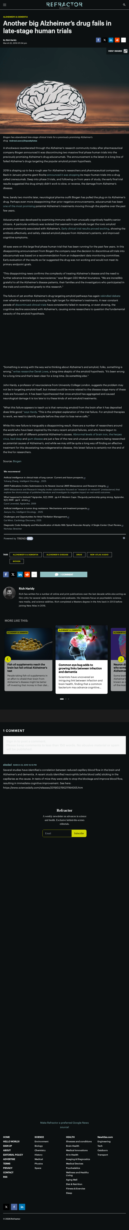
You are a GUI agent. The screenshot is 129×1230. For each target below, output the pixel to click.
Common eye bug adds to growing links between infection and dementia (63, 668)
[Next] (121, 659)
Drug (79, 555)
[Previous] (8, 659)
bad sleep (16, 438)
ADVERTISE (9, 1159)
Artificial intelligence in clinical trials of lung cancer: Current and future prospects (43, 477)
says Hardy (30, 411)
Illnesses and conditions (79, 1141)
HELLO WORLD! (11, 1141)
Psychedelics (73, 1168)
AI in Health (72, 1154)
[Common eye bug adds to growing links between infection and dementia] (64, 642)
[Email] (123, 40)
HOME (6, 1137)
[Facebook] (98, 40)
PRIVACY (7, 1168)
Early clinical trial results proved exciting (85, 228)
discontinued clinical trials (30, 304)
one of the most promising (19, 206)
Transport (103, 1154)
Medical (39, 1159)
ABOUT (7, 1150)
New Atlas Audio (99, 555)
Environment (41, 1141)
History (38, 1154)
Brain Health (72, 1145)
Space (38, 1168)
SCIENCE (39, 1137)
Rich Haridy (26, 588)
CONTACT (8, 1172)
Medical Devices (74, 1163)
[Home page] (64, 5)
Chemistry (40, 1150)
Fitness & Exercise (75, 1188)
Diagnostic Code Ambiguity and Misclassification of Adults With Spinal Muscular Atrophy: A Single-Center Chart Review (62, 525)
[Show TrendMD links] (124, 538)
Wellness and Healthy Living (77, 1174)
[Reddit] (117, 40)
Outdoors (103, 1150)
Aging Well (71, 1179)
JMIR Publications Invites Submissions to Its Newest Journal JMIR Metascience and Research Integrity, (55, 486)
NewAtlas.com (105, 1137)
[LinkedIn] (111, 40)
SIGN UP (7, 1145)
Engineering (104, 1141)
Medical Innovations (77, 1150)
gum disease (35, 438)
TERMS (6, 1163)
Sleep (69, 1193)
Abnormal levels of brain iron (90, 434)
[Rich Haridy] (9, 593)
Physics (39, 1163)
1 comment (67, 574)
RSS (5, 1176)
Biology (39, 1145)
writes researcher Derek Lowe (30, 371)
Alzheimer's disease (57, 555)
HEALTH (70, 1137)
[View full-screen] (125, 51)
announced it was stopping (63, 174)
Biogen (17, 461)
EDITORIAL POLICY (13, 1154)
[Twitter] (104, 40)
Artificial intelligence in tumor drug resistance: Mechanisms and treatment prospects (45, 508)
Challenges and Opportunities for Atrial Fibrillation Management (35, 516)
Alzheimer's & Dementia (15, 17)
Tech (100, 1145)
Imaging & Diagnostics (78, 1159)
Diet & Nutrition (74, 1184)
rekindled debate (110, 295)
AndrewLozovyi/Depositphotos (23, 141)
